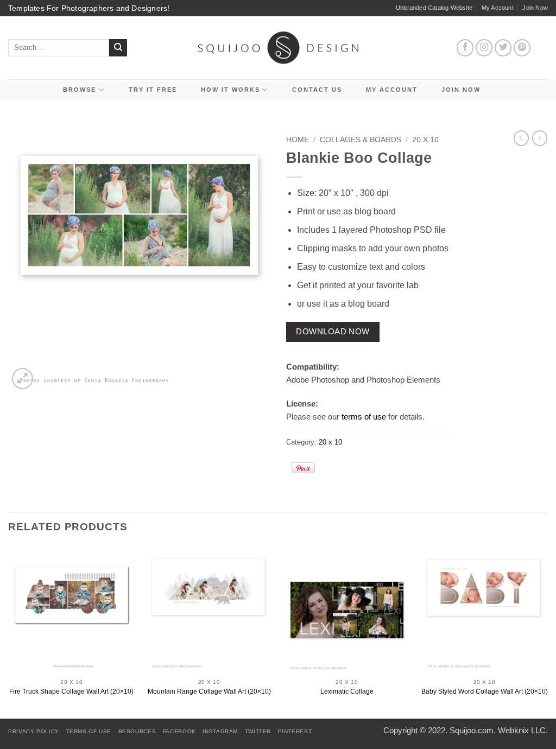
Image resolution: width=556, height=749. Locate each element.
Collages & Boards (360, 140)
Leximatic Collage (347, 691)
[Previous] (9, 631)
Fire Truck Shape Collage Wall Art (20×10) (71, 691)
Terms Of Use (88, 731)
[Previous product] (539, 137)
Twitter (258, 731)
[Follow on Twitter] (503, 47)
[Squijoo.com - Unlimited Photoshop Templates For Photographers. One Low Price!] (278, 47)
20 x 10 (425, 140)
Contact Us (317, 89)
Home (297, 140)
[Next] (547, 631)
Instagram (220, 731)
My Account (498, 7)
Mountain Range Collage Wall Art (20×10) (209, 691)
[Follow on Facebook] (465, 47)
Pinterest (295, 731)
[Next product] (521, 137)
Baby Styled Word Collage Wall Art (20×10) (484, 691)
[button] (22, 378)
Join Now (535, 7)
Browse (79, 89)
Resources (137, 731)
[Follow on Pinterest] (522, 47)
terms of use (364, 416)
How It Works (230, 89)
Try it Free (153, 89)
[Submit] (118, 48)
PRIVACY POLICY (33, 731)
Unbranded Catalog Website (434, 7)
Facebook (179, 731)
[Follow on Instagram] (484, 47)
